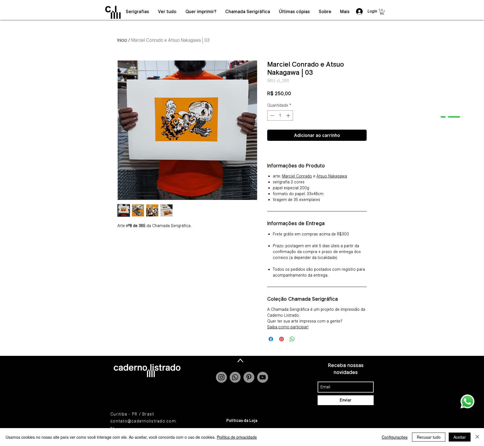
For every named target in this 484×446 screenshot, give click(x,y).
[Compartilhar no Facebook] (270, 339)
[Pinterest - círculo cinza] (248, 377)
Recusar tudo (429, 437)
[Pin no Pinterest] (281, 339)
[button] (382, 12)
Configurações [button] (395, 437)
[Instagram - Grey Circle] (221, 377)
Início (122, 40)
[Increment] (288, 115)
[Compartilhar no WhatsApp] (292, 339)
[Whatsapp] (235, 377)
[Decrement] (271, 115)
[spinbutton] (280, 115)
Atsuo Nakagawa (332, 176)
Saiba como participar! (288, 327)
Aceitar (459, 437)
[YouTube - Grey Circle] (262, 377)
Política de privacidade (237, 437)
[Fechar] (477, 437)
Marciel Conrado (297, 176)
